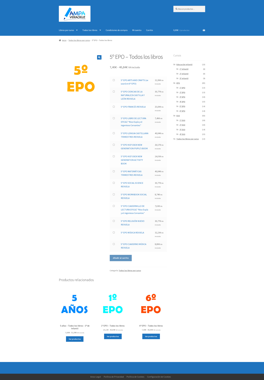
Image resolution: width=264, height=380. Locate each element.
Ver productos (75, 339)
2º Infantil (184, 73)
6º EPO (182, 111)
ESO (178, 115)
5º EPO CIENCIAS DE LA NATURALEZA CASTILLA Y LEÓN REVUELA (133, 95)
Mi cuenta (136, 30)
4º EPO (182, 101)
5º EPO (182, 106)
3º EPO (182, 97)
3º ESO (182, 129)
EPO (178, 83)
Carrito (149, 30)
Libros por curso (66, 30)
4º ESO (182, 134)
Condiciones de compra (116, 30)
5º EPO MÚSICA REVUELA (132, 232)
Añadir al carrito (121, 257)
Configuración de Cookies (159, 376)
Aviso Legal (95, 376)
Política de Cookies (135, 376)
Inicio (64, 40)
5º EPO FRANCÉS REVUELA (133, 106)
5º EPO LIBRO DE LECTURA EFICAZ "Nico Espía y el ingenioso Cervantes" (133, 122)
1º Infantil (184, 69)
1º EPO (182, 88)
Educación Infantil (184, 64)
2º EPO (182, 92)
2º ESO (182, 125)
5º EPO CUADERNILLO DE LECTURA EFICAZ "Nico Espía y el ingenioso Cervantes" (134, 210)
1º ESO (182, 120)
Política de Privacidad (114, 376)
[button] (99, 57)
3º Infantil (184, 78)
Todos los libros (89, 30)
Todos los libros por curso (79, 40)
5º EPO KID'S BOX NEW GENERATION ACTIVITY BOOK (132, 160)
